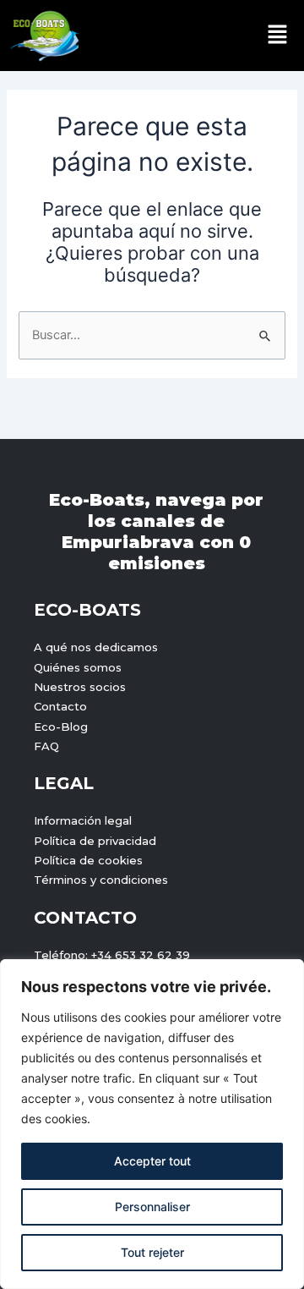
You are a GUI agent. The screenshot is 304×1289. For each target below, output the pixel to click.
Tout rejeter (152, 1252)
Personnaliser (152, 1206)
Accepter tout (152, 1161)
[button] (278, 36)
